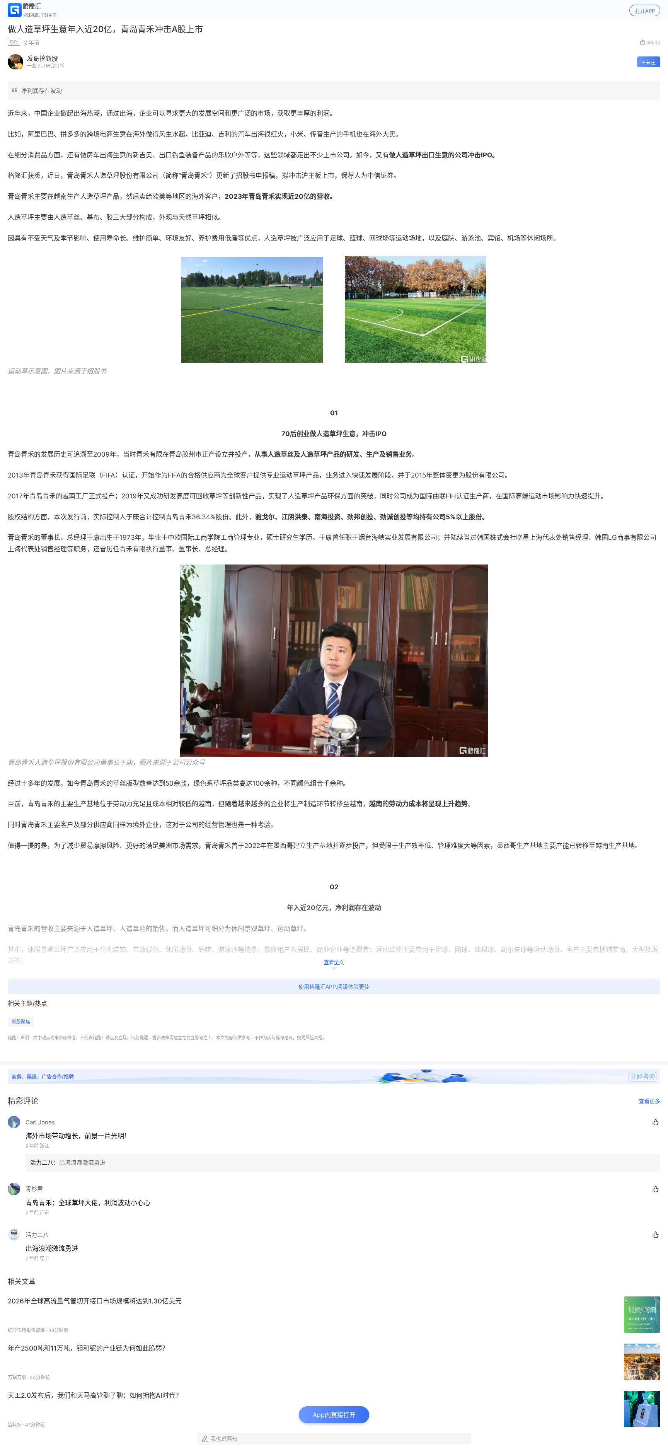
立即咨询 (642, 1076)
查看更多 (649, 1101)
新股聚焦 (21, 1022)
